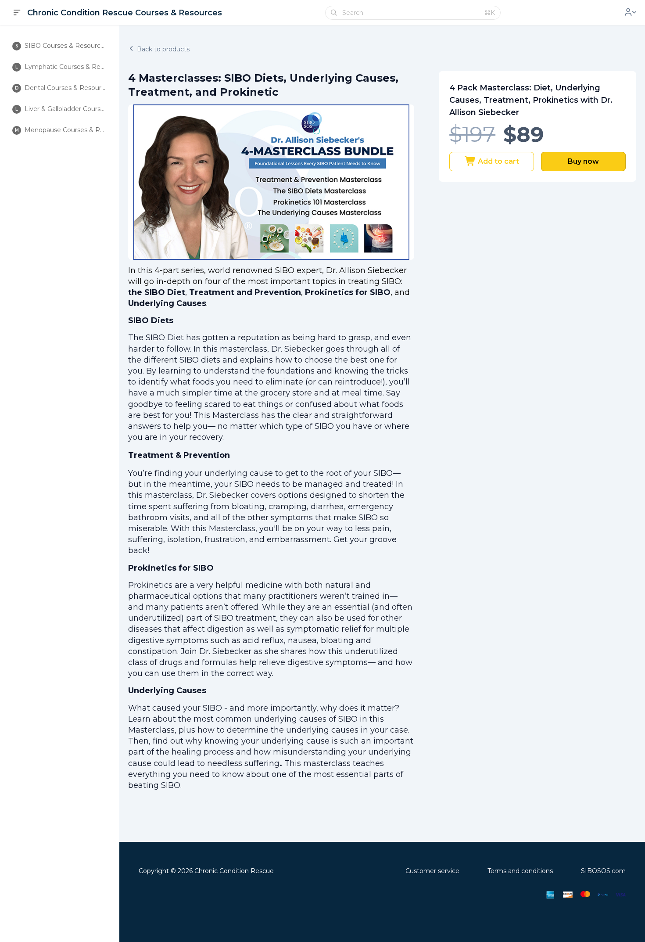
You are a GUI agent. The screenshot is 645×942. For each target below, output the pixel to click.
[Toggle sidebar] (17, 12)
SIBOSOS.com (603, 871)
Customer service (432, 871)
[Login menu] (630, 13)
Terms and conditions (520, 871)
